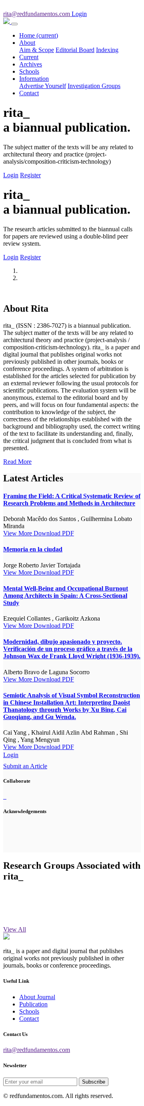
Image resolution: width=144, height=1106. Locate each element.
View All (14, 929)
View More (18, 533)
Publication (33, 1004)
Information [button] (34, 78)
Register (30, 175)
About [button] (27, 42)
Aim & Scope (36, 49)
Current (28, 57)
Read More (17, 461)
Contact (29, 93)
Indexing (107, 49)
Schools (29, 71)
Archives (30, 64)
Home (38, 35)
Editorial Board (75, 49)
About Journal (37, 997)
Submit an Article (25, 766)
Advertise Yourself (42, 85)
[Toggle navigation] (14, 24)
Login (10, 175)
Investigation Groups (94, 85)
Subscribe (93, 1082)
